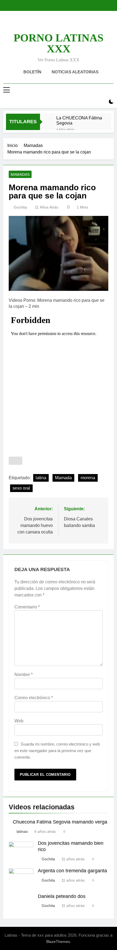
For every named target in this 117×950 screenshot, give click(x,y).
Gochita (20, 207)
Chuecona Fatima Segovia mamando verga (60, 822)
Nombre (23, 674)
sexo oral (21, 488)
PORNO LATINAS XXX (58, 43)
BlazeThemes (58, 941)
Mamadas (20, 174)
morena (88, 477)
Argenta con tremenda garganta (72, 870)
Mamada (63, 477)
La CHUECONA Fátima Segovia (79, 120)
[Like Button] (15, 461)
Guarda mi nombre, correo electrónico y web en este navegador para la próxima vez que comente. (57, 750)
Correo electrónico (33, 697)
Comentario (27, 607)
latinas (22, 831)
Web (18, 721)
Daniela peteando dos (61, 896)
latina (41, 477)
